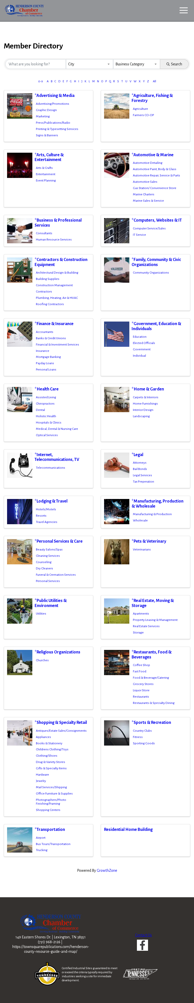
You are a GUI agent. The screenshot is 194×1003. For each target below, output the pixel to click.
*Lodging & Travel (51, 501)
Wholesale (140, 520)
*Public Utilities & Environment (51, 603)
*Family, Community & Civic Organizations (156, 262)
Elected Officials (144, 343)
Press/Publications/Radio (53, 122)
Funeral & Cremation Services (56, 574)
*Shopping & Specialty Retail (61, 722)
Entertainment (45, 174)
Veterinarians (142, 549)
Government (142, 349)
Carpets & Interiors (145, 397)
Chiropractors (45, 403)
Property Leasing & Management (155, 620)
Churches (42, 660)
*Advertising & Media (55, 95)
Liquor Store (141, 690)
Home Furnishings (145, 403)
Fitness (138, 737)
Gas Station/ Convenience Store (154, 188)
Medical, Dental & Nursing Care (57, 429)
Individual (139, 355)
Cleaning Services (48, 556)
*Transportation (50, 829)
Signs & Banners (47, 135)
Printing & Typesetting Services (57, 129)
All (154, 81)
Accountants (44, 332)
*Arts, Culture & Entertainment (49, 157)
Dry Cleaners (44, 568)
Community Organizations (151, 272)
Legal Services (142, 475)
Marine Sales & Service (148, 200)
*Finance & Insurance (54, 324)
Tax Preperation (143, 481)
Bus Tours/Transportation (53, 844)
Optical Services (47, 435)
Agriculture (140, 109)
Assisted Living (46, 397)
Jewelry (41, 781)
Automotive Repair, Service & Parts (156, 175)
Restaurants (141, 696)
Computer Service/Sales (149, 228)
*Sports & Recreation (151, 722)
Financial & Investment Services (57, 344)
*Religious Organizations (57, 652)
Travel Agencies (46, 522)
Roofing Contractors (50, 304)
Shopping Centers (48, 810)
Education (140, 336)
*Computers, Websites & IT (157, 220)
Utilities (41, 613)
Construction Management (54, 285)
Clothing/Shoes (46, 755)
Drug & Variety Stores (50, 762)
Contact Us (143, 935)
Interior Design (143, 410)
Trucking (41, 850)
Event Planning (46, 180)
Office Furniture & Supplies (54, 793)
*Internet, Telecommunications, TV (57, 457)
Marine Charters (143, 194)
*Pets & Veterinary (149, 541)
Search (176, 64)
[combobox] (89, 64)
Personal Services (48, 581)
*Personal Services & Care (59, 541)
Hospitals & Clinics (48, 422)
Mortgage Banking (48, 357)
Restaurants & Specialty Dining (154, 703)
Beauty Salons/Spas (49, 549)
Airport (40, 837)
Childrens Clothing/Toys (52, 749)
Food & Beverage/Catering (151, 677)
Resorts (41, 515)
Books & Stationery (49, 743)
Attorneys (140, 462)
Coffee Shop (141, 665)
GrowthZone (107, 870)
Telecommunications (50, 467)
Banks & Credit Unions (51, 338)
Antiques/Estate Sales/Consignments (61, 730)
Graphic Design (46, 110)
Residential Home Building (128, 829)
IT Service (139, 234)
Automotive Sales (145, 181)
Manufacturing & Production (152, 514)
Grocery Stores (143, 684)
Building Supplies (47, 279)
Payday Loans (45, 363)
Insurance (42, 351)
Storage (138, 632)
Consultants (44, 233)
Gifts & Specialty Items (51, 768)
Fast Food (139, 671)
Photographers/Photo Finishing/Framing (51, 801)
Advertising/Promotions (52, 103)
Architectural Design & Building (57, 272)
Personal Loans (46, 369)
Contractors (44, 291)
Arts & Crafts (44, 168)
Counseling (44, 562)
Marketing (43, 116)
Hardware (42, 774)
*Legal (137, 455)
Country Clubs (142, 730)
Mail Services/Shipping (51, 787)
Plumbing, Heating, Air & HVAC (57, 298)
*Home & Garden (148, 389)
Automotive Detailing (147, 163)
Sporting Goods (144, 743)
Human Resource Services (54, 239)
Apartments (141, 613)
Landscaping (141, 416)
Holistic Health (46, 416)
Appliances (43, 737)
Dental (40, 410)
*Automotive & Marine (153, 155)
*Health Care (47, 389)
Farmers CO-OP (143, 115)
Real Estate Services (146, 626)
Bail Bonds (140, 469)
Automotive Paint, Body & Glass (154, 169)
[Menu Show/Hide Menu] (183, 10)
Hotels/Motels (46, 509)
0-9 (40, 81)
